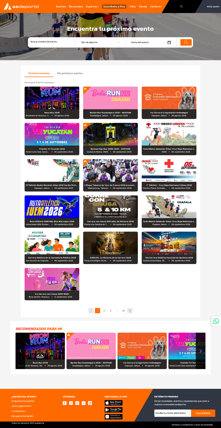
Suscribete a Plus (114, 6)
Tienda (143, 6)
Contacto (156, 6)
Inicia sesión (213, 6)
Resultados (76, 6)
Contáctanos (18, 411)
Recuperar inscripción (22, 416)
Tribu (132, 6)
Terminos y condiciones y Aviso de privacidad (192, 424)
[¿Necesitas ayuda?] (216, 321)
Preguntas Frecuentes (22, 401)
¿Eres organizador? (21, 406)
